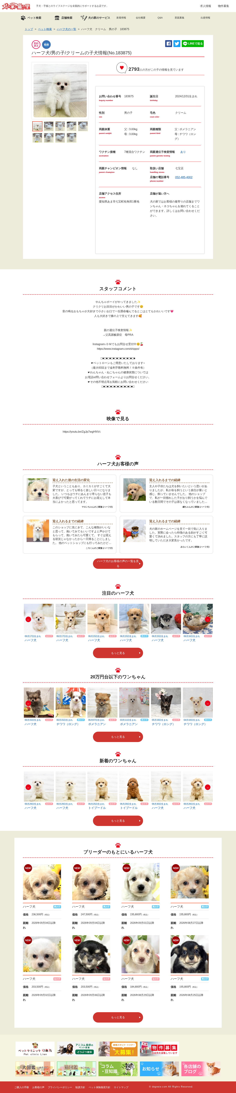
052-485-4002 (183, 177)
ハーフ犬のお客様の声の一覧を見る (118, 563)
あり (183, 151)
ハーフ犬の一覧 (66, 29)
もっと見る (118, 653)
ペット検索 (45, 29)
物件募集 (223, 5)
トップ (29, 29)
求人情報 (205, 5)
